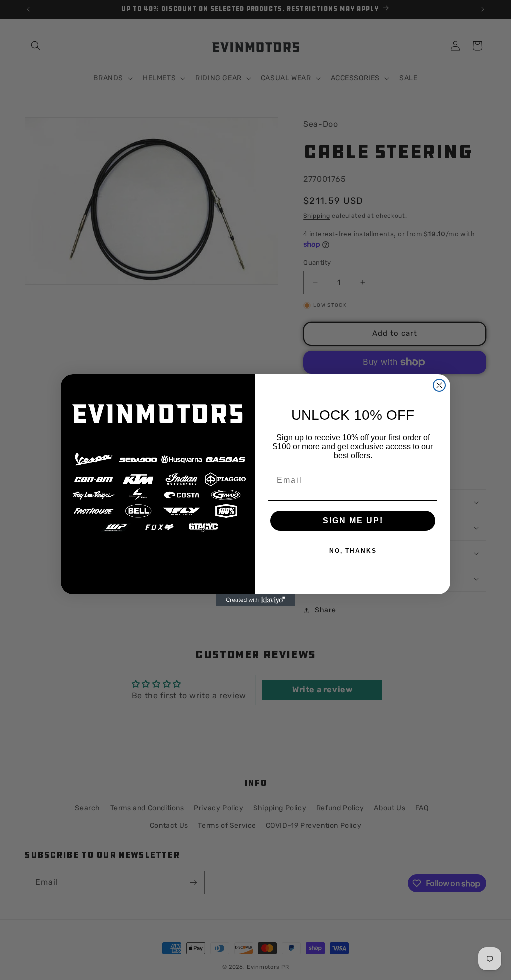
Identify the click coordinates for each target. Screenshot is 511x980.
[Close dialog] (439, 385)
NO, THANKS (353, 550)
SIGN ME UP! (353, 520)
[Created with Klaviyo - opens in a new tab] (255, 600)
